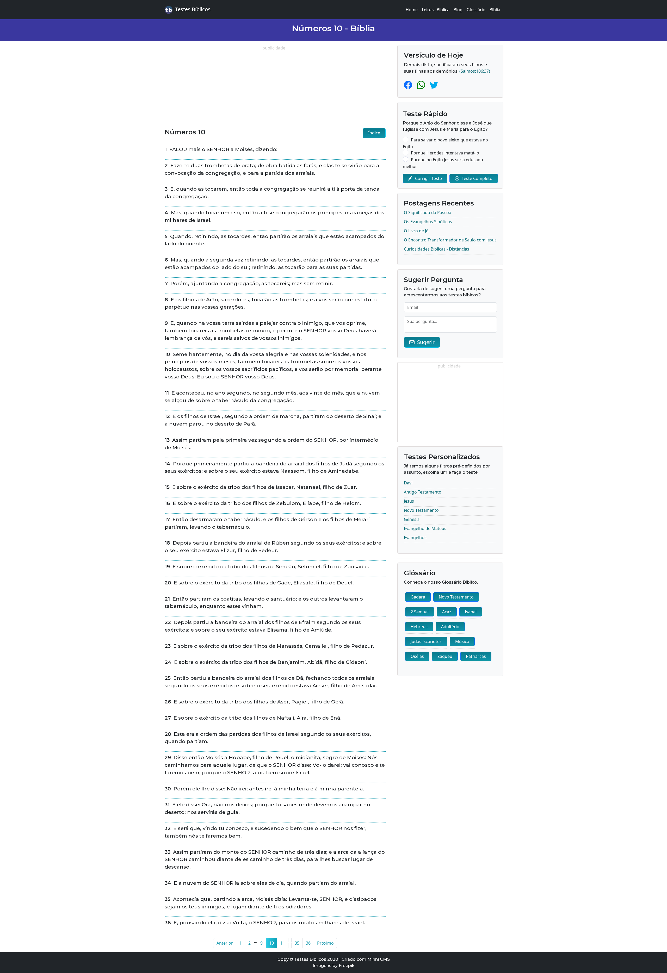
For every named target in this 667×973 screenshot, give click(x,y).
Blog (458, 10)
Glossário (476, 10)
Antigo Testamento (422, 492)
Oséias (417, 656)
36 (308, 943)
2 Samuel (420, 612)
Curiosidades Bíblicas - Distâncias (436, 249)
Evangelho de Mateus (425, 528)
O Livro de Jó (416, 231)
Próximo (325, 943)
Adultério (450, 626)
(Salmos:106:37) (474, 71)
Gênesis (411, 519)
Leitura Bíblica (435, 10)
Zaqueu (444, 656)
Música (462, 641)
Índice (374, 133)
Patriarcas (476, 656)
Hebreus (419, 626)
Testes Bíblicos (193, 9)
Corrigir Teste (428, 178)
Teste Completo (477, 178)
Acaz (446, 612)
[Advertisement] (275, 87)
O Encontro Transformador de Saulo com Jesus (450, 240)
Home (412, 10)
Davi (408, 483)
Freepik (347, 965)
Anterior (225, 943)
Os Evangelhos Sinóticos (428, 221)
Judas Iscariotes (426, 641)
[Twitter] (434, 84)
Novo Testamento (421, 510)
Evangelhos (415, 537)
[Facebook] (409, 84)
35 (297, 943)
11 (282, 943)
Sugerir (426, 342)
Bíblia (495, 10)
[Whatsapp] (422, 84)
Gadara (418, 597)
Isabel (471, 612)
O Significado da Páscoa (427, 212)
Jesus (409, 501)
